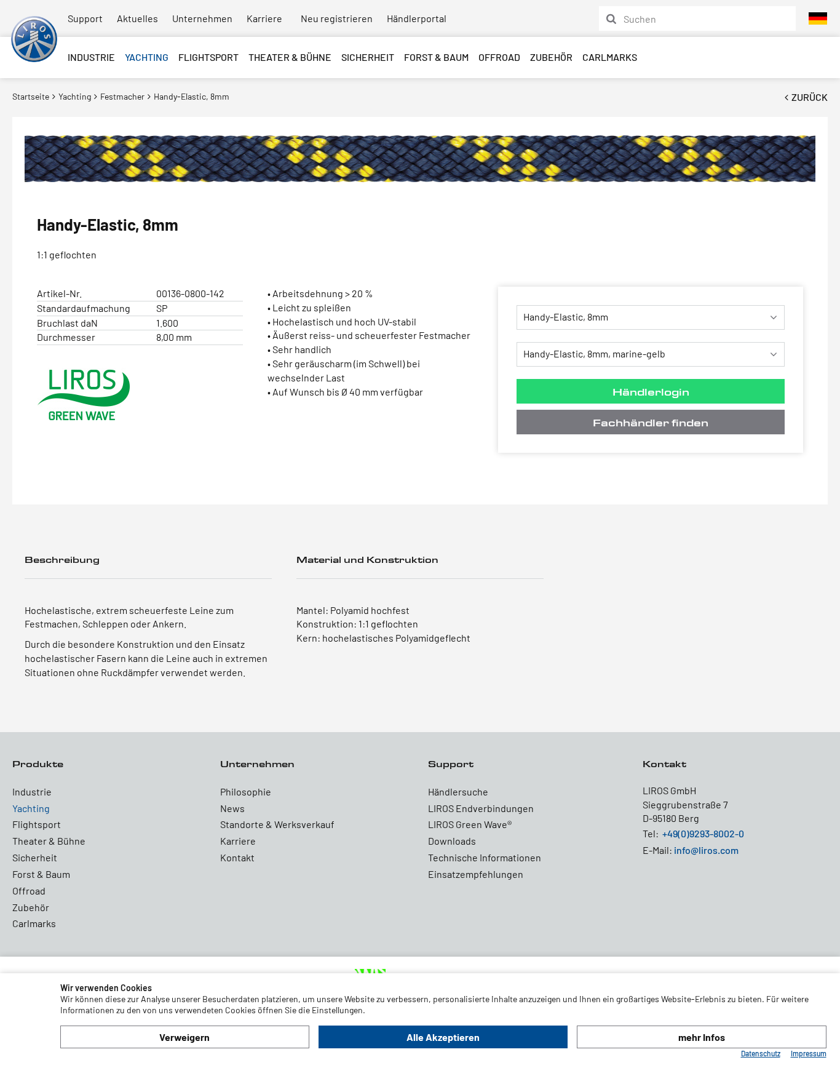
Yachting (146, 57)
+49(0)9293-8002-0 (703, 833)
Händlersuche (458, 791)
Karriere (264, 18)
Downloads (452, 841)
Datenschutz (760, 1053)
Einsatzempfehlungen (475, 874)
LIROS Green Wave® (470, 824)
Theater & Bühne (289, 57)
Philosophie (245, 791)
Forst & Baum (436, 57)
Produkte (37, 764)
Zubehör (551, 57)
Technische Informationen (484, 857)
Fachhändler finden (650, 422)
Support (85, 18)
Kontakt (237, 857)
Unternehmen (202, 18)
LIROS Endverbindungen (481, 808)
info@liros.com (706, 850)
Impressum (808, 1053)
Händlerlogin (650, 391)
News (232, 808)
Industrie (91, 57)
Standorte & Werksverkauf (277, 824)
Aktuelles (137, 18)
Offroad (499, 57)
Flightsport (208, 57)
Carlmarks (609, 57)
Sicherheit (367, 57)
